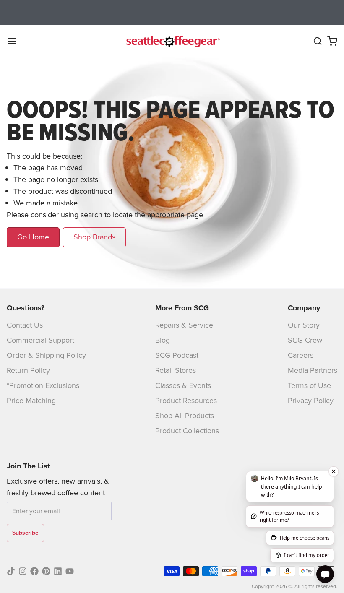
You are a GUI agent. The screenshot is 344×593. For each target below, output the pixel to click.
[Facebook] (34, 571)
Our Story (304, 325)
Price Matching (31, 400)
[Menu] (15, 41)
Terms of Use (309, 385)
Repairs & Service (184, 325)
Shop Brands (94, 236)
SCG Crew (305, 340)
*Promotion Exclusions (43, 385)
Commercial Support (40, 340)
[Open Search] (317, 41)
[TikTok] (11, 571)
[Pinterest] (46, 571)
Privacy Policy (311, 400)
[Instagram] (22, 571)
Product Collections (187, 430)
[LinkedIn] (58, 571)
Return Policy (28, 370)
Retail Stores (175, 370)
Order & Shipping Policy (46, 355)
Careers (300, 355)
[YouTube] (69, 571)
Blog (162, 340)
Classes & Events (183, 385)
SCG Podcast (176, 355)
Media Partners (312, 370)
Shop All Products (184, 415)
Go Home (33, 236)
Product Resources (186, 400)
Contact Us (25, 325)
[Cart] (332, 41)
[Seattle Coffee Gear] (172, 41)
